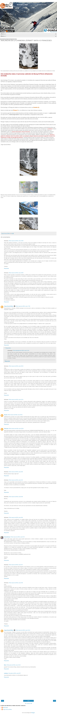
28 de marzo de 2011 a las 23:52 (16, 428)
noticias (6, 673)
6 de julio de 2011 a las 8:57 (14, 673)
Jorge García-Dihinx (8, 306)
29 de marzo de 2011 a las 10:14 (23, 630)
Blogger (33, 712)
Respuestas (8, 348)
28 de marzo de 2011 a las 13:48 (16, 240)
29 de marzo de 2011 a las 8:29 (16, 496)
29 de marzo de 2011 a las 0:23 (16, 480)
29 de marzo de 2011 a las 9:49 (16, 582)
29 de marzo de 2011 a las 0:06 (16, 471)
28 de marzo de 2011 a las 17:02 (23, 306)
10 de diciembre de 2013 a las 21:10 (21, 350)
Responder (6, 268)
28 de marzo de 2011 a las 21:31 (16, 399)
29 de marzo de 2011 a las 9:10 (18, 536)
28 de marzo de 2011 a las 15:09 (16, 272)
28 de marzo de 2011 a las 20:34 (16, 366)
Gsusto (6, 414)
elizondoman (7, 536)
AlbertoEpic (5, 707)
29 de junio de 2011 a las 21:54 (13, 665)
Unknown (6, 428)
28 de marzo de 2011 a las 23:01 (15, 414)
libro (5, 665)
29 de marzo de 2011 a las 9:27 (16, 564)
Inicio (29, 700)
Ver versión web (28, 703)
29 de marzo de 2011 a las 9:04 (16, 517)
